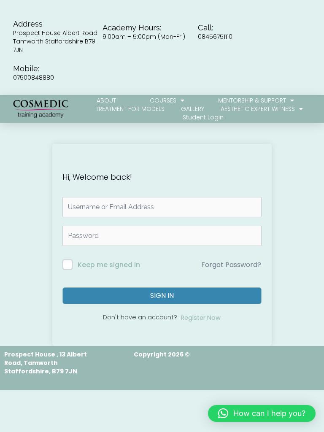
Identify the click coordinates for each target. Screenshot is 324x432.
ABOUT (106, 100)
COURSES (163, 100)
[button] (262, 413)
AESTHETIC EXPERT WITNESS (258, 109)
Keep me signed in (109, 265)
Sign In (162, 295)
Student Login (203, 117)
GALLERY (192, 109)
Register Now (201, 317)
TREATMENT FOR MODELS (130, 109)
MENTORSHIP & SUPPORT (252, 100)
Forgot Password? (231, 265)
